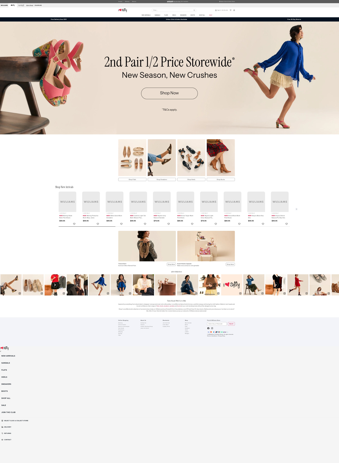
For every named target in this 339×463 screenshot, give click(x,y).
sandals (172, 306)
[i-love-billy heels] (191, 157)
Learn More (166, 324)
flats (158, 306)
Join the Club (166, 323)
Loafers (187, 331)
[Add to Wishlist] (74, 224)
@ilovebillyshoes (176, 272)
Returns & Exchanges (123, 326)
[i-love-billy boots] (221, 157)
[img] (11, 284)
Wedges (187, 333)
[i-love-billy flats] (132, 157)
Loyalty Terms (166, 326)
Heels (186, 330)
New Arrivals (188, 323)
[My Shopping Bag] (234, 10)
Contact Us (143, 323)
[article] (11, 284)
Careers (143, 324)
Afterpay (120, 331)
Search (231, 323)
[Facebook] (208, 329)
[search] (194, 10)
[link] (20, 293)
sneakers (166, 306)
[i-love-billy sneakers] (162, 157)
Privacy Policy (221, 336)
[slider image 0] (169, 134)
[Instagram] (212, 329)
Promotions (121, 330)
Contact (120, 1)
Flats (186, 326)
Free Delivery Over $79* (59, 19)
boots (179, 306)
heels (161, 306)
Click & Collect (122, 324)
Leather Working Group (147, 326)
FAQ (119, 335)
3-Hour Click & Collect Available (176, 19)
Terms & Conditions (212, 336)
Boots (186, 324)
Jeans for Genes (145, 328)
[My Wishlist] (230, 10)
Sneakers (187, 328)
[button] (296, 209)
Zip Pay (120, 333)
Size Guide (121, 328)
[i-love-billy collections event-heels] (206, 246)
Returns (134, 1)
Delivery (127, 1)
